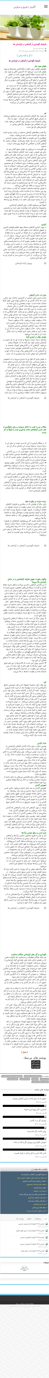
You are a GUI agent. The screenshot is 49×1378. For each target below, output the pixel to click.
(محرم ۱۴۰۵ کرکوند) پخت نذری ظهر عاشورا (30, 1230)
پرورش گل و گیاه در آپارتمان (33, 1076)
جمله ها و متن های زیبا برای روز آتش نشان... (32, 1194)
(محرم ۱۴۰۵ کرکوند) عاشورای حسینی (32, 1237)
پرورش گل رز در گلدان (38, 1120)
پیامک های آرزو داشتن (39, 1207)
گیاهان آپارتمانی (12, 1079)
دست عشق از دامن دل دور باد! (36, 1211)
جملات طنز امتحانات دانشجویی (36, 1184)
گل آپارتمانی (44, 1079)
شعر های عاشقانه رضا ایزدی (37, 1197)
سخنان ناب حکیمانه (40, 1191)
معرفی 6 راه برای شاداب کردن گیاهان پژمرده (29, 1098)
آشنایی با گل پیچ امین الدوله (35, 1109)
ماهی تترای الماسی (40, 1188)
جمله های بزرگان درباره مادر (37, 1201)
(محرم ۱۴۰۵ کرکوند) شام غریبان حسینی (31, 1224)
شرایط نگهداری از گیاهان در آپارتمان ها (24, 61)
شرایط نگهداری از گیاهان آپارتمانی (12, 1076)
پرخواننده (38, 1219)
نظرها (29, 1219)
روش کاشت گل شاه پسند (36, 1131)
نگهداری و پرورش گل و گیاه (27, 51)
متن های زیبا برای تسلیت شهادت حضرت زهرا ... (31, 1178)
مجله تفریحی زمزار (38, 48)
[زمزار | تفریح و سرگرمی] (25, 7)
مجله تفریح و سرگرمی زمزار (25, 1304)
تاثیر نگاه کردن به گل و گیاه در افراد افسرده (30, 1153)
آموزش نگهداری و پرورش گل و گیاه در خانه (30, 1142)
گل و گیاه (35, 1079)
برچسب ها (20, 1219)
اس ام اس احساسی (39, 1204)
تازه (45, 1219)
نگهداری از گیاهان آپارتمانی (40, 1082)
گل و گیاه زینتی (25, 1079)
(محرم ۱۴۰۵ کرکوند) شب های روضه (32, 1251)
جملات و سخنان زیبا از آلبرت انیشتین (34, 1181)
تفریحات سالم (40, 51)
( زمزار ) (24, 1052)
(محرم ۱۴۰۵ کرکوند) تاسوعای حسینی (32, 1244)
